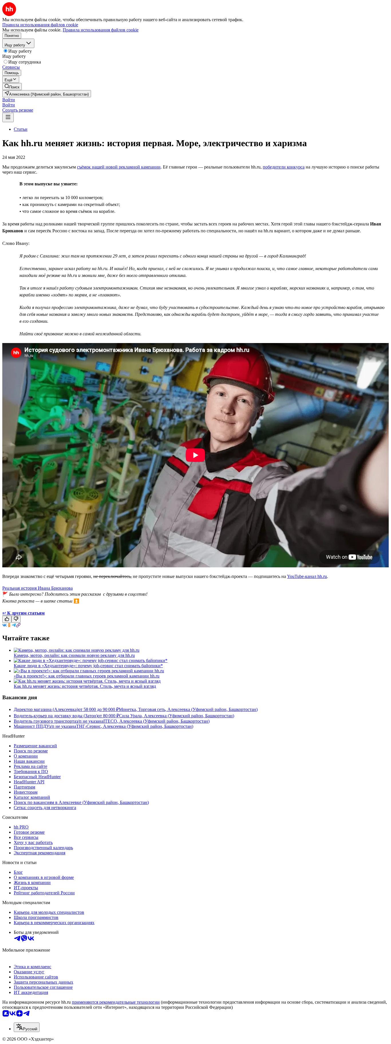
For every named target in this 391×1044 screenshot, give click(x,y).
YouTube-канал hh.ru (307, 576)
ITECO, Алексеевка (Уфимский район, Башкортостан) (156, 721)
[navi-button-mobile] (8, 117)
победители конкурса (284, 167)
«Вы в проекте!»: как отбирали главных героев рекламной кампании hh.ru (86, 675)
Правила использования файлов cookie (101, 29)
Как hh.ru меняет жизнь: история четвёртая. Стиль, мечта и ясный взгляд (85, 686)
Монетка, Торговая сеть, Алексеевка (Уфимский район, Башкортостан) (188, 709)
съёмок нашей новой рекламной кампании (119, 167)
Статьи (20, 129)
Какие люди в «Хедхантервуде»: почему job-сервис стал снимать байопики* (88, 665)
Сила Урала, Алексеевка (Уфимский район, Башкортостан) (176, 715)
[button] (8, 99)
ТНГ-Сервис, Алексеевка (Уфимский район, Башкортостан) (134, 726)
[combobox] (27, 1027)
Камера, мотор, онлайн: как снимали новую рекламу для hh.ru (74, 655)
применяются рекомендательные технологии (116, 1002)
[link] (12, 86)
